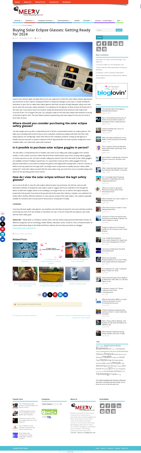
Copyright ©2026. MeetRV (20, 448)
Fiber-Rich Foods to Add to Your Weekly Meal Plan (114, 208)
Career (114, 349)
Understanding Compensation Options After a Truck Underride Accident (114, 312)
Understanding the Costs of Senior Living (113, 130)
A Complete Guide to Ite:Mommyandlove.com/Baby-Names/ (51, 261)
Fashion (100, 354)
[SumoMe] (65, 294)
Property (119, 366)
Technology (103, 374)
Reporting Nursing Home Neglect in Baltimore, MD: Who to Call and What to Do (115, 279)
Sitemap (117, 448)
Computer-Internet (45, 20)
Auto (118, 345)
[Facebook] (44, 294)
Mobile (108, 366)
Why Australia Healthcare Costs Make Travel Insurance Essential (114, 138)
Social (99, 37)
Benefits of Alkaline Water (77, 284)
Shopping (122, 369)
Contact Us (53, 2)
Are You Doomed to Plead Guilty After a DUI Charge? (25, 285)
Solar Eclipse (28, 234)
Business (29, 20)
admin (16, 38)
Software (118, 371)
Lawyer (107, 363)
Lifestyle (86, 20)
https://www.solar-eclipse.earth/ (24, 228)
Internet (98, 363)
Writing (119, 374)
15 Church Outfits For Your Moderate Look (110, 65)
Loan (122, 363)
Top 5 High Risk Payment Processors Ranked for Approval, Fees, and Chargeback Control (114, 240)
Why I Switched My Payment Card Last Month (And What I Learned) (114, 169)
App (102, 346)
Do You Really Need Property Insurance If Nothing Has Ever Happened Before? (113, 179)
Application (109, 345)
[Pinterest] (55, 294)
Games (124, 354)
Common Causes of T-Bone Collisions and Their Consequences (112, 290)
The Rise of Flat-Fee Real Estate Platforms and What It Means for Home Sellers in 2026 (114, 218)
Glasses (22, 234)
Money (113, 366)
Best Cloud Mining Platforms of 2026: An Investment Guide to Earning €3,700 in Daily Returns (114, 120)
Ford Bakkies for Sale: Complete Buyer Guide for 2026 (114, 270)
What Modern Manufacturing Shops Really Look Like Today (113, 332)
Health (76, 20)
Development (104, 351)
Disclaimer (66, 2)
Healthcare (115, 357)
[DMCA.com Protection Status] (49, 414)
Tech (123, 371)
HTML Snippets (62, 451)
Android (98, 346)
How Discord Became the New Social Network (113, 250)
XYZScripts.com (78, 451)
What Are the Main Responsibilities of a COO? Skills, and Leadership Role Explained (114, 260)
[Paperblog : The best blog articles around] (47, 419)
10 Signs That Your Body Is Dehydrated (25, 315)
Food (116, 354)
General (17, 20)
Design (98, 351)
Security (105, 369)
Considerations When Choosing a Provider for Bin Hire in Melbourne (51, 285)
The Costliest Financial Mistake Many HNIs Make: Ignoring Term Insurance (114, 148)
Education (113, 351)
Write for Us (40, 2)
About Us (27, 2)
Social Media (109, 371)
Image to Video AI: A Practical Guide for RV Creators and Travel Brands (114, 229)
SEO (118, 20)
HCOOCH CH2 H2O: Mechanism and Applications (25, 260)
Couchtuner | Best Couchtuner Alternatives (110, 73)
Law (103, 363)
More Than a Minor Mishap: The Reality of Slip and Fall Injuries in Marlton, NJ (114, 323)
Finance (108, 354)
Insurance (119, 360)
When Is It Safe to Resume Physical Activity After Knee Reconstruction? (112, 190)
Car (109, 348)
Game (120, 354)
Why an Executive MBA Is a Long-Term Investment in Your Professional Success (114, 301)
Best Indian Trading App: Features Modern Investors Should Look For (115, 159)
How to (110, 360)
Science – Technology (103, 20)
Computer (120, 348)
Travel (113, 373)
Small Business (100, 371)
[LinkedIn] (60, 294)
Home (17, 2)
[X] (50, 294)
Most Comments (102, 55)
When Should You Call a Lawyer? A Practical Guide (115, 200)
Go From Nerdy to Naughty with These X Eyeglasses (77, 260)
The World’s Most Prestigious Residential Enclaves (113, 110)
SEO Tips (115, 369)
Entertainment (63, 20)
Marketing (101, 365)
